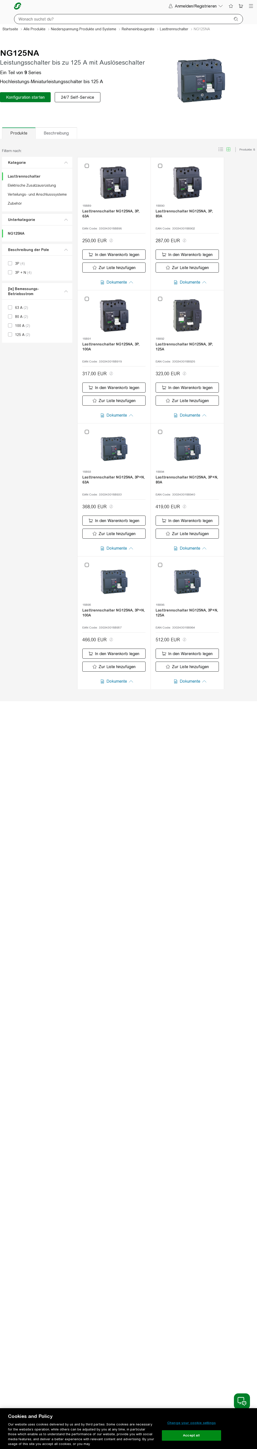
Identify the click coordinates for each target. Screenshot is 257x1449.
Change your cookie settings (191, 1423)
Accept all (191, 1435)
